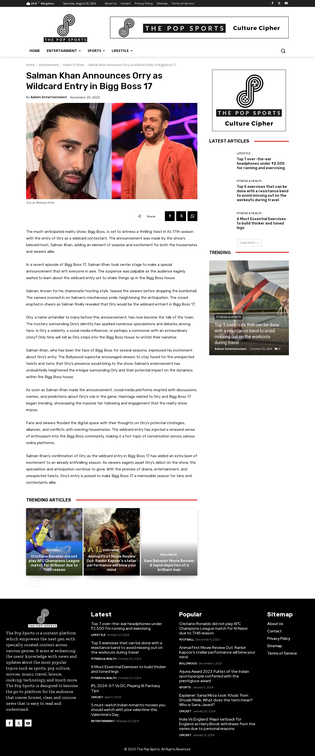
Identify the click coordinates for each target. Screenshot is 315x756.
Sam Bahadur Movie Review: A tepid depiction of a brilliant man (169, 565)
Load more (247, 243)
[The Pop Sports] (65, 28)
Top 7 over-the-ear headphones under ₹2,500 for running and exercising (261, 163)
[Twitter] (279, 3)
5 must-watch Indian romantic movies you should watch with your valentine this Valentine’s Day (128, 709)
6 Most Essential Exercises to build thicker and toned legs (261, 223)
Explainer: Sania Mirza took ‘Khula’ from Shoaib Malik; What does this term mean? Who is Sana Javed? (216, 700)
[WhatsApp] (192, 216)
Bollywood (111, 550)
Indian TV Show (73, 65)
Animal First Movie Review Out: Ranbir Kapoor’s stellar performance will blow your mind (112, 563)
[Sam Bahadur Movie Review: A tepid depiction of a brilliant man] (169, 542)
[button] (283, 51)
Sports (185, 687)
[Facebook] (272, 3)
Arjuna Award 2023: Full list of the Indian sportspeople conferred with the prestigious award (214, 676)
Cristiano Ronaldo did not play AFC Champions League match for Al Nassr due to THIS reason (54, 563)
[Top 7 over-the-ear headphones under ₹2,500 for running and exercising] (221, 161)
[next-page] (37, 583)
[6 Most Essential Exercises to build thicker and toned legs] (221, 221)
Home (30, 65)
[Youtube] (286, 3)
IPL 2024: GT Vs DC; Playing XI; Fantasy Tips (125, 688)
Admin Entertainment (49, 97)
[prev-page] (29, 583)
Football (54, 550)
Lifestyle (244, 153)
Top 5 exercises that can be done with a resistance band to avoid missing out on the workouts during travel (262, 193)
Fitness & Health (249, 181)
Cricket (97, 697)
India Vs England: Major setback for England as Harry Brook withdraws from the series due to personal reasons (217, 724)
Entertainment (49, 65)
